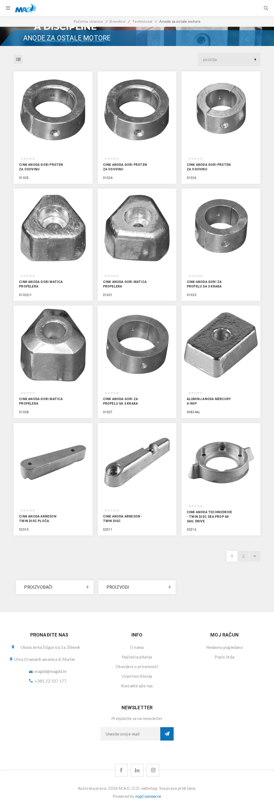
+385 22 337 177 (51, 680)
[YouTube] (137, 770)
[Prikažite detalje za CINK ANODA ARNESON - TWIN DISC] (137, 462)
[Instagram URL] (153, 770)
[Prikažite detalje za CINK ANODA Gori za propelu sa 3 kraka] (220, 228)
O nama (137, 647)
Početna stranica (88, 21)
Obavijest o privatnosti (137, 666)
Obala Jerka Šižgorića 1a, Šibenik (50, 647)
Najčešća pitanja (137, 656)
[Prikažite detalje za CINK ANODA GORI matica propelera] (53, 228)
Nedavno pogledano (224, 647)
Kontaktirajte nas (137, 685)
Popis (18, 59)
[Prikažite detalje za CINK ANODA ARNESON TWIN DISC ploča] (53, 462)
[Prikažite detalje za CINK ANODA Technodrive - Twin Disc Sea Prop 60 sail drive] (220, 462)
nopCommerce (148, 796)
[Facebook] (121, 770)
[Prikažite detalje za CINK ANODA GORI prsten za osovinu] (53, 110)
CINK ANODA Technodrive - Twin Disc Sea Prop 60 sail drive (209, 516)
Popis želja (224, 656)
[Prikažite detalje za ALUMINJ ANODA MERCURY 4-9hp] (220, 345)
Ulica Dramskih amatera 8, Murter (44, 659)
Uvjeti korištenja (137, 676)
